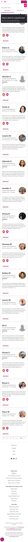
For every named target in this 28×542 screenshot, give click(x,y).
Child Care (14, 493)
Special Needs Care (14, 496)
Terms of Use (21, 527)
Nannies (14, 491)
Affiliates (14, 473)
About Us (14, 445)
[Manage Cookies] (2, 539)
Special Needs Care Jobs (14, 514)
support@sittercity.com (14, 536)
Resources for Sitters (14, 483)
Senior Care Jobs (14, 516)
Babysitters (14, 489)
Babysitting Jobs (14, 506)
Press (14, 454)
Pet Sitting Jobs (14, 518)
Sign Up (24, 1)
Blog (14, 451)
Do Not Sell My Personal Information (13, 529)
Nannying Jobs (14, 509)
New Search (20, 10)
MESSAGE (5, 41)
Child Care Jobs (14, 511)
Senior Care (14, 498)
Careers (14, 448)
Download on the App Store (14, 464)
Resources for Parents (14, 480)
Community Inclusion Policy (14, 478)
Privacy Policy (12, 528)
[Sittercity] (5, 1)
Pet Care (14, 500)
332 (21, 438)
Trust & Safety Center (14, 475)
